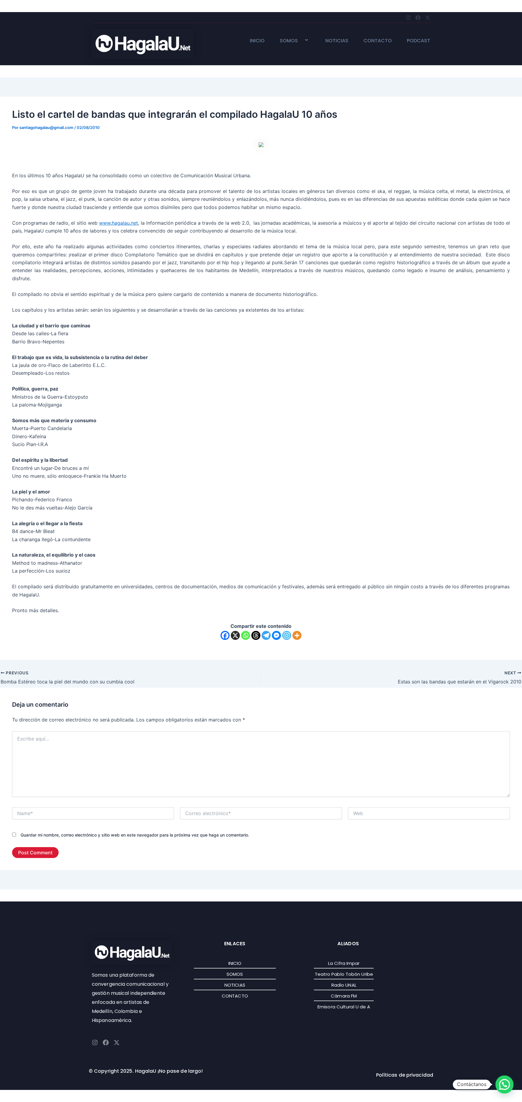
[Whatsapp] (245, 635)
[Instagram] (286, 635)
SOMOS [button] (289, 41)
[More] (296, 635)
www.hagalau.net (118, 223)
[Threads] (255, 635)
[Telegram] (266, 635)
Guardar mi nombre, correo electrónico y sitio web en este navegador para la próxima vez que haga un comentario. (135, 834)
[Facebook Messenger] (276, 635)
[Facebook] (225, 635)
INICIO (257, 41)
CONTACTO (377, 41)
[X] (235, 635)
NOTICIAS (336, 41)
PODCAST (418, 41)
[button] (300, 40)
